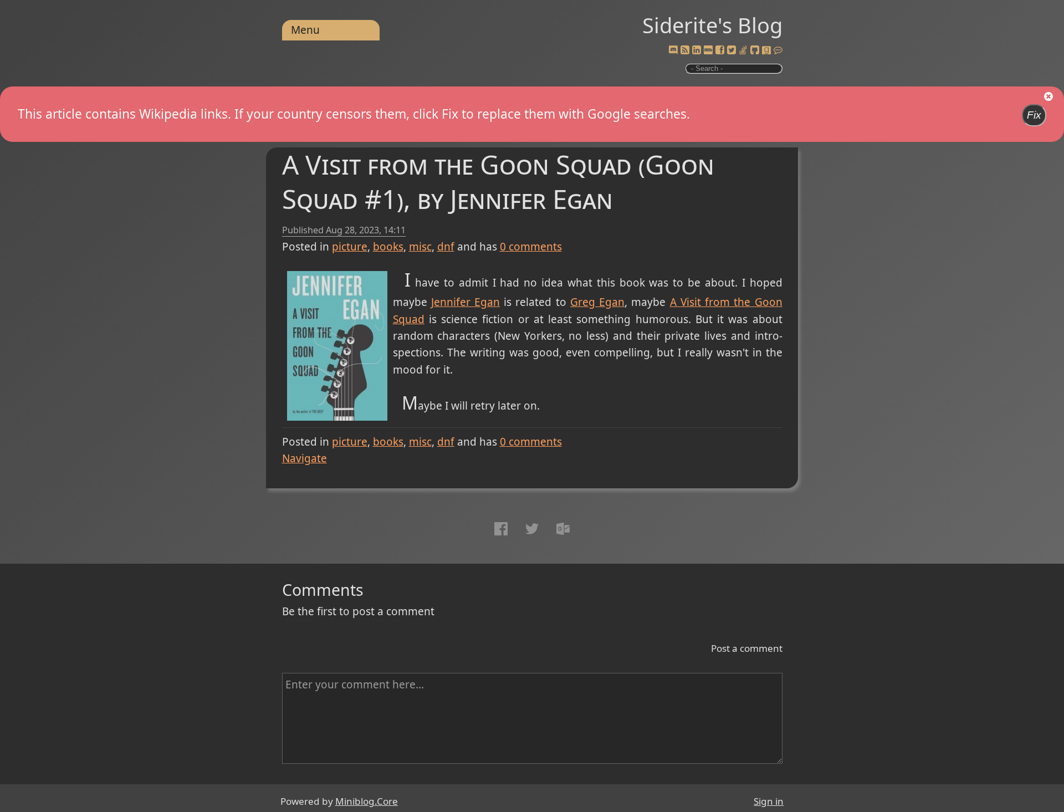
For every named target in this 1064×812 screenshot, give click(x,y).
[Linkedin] (696, 50)
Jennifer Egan (465, 302)
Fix (1034, 115)
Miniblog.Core (366, 801)
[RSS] (685, 50)
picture (349, 246)
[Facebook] (719, 50)
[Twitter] (731, 50)
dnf (445, 246)
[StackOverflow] (743, 50)
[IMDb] (708, 50)
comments (531, 246)
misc (420, 246)
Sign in (769, 801)
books (388, 246)
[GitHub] (754, 50)
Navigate (304, 458)
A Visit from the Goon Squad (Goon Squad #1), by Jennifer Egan (498, 181)
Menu (305, 30)
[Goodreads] (766, 50)
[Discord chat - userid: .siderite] (673, 51)
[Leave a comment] (778, 50)
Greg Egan (597, 302)
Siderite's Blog (712, 25)
